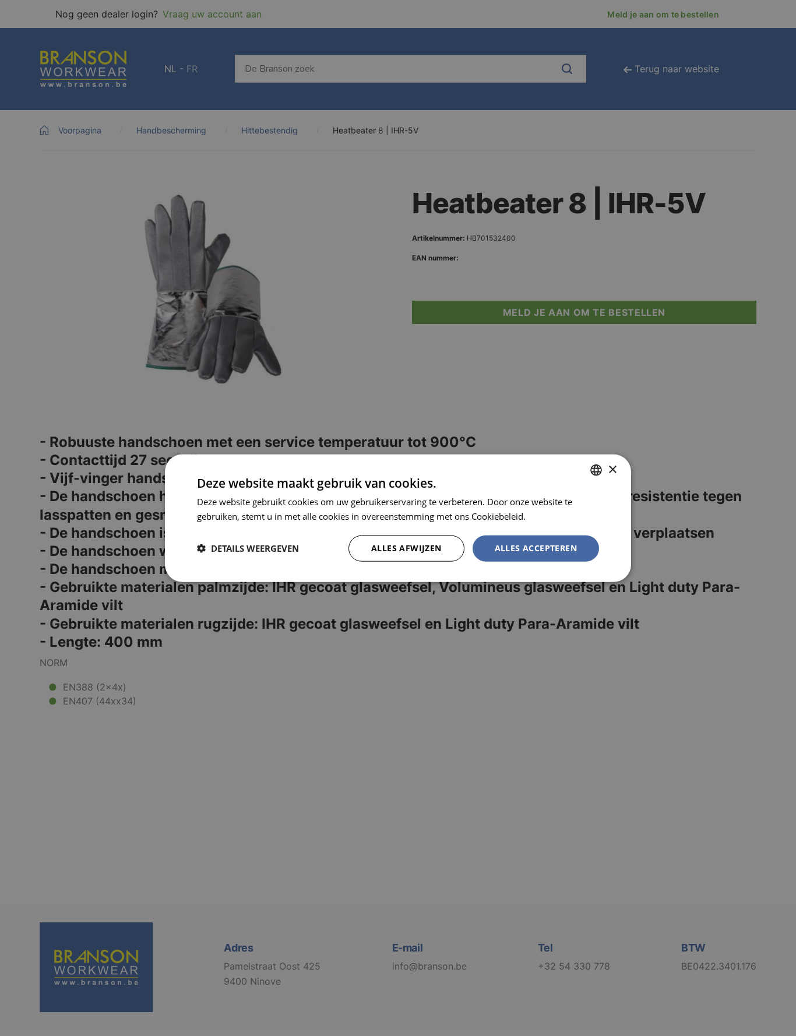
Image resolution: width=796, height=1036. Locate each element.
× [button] (612, 469)
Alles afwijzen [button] (406, 548)
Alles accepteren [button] (536, 548)
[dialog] (398, 518)
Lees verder (551, 516)
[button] (248, 548)
